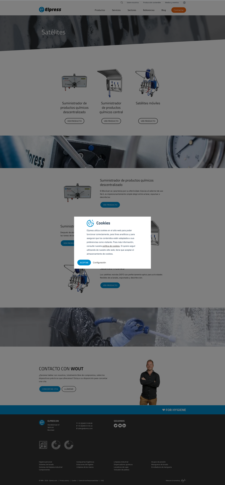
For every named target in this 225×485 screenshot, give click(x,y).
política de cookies (111, 245)
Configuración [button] (99, 262)
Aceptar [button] (84, 262)
